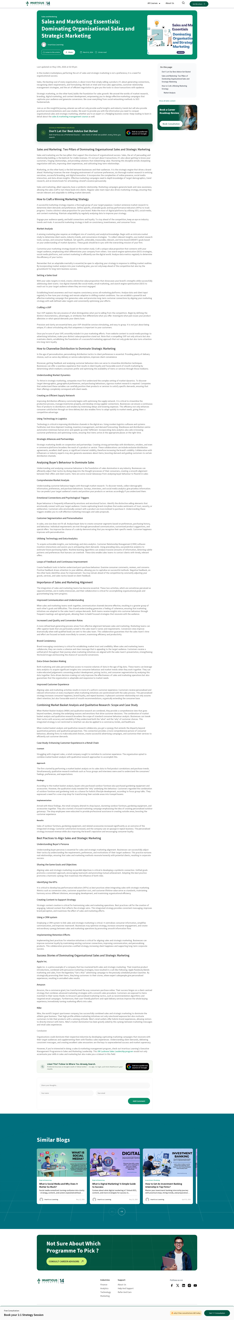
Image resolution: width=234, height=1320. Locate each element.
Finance (103, 1284)
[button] (121, 1211)
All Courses (153, 3)
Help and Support (126, 1288)
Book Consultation (171, 123)
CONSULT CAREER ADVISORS (64, 1261)
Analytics (104, 1288)
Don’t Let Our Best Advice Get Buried (176, 72)
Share (70, 52)
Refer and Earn (125, 1292)
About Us (170, 3)
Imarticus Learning (55, 44)
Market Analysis (170, 93)
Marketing (105, 1295)
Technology (105, 1292)
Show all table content (167, 101)
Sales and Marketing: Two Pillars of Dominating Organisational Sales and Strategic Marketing (175, 79)
